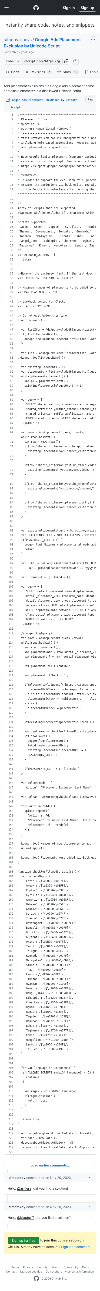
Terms (15, 1267)
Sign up (87, 7)
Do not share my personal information (70, 1271)
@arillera (24, 1188)
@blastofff (25, 1218)
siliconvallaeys (18, 39)
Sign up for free (23, 1240)
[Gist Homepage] (36, 8)
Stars (70, 72)
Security (42, 1267)
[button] (66, 61)
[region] (50, 633)
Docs (85, 1267)
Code (15, 72)
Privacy (28, 1267)
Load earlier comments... (50, 1165)
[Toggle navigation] (6, 8)
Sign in (69, 7)
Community (70, 1267)
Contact (11, 1271)
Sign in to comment (75, 1247)
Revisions (40, 72)
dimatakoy (17, 1178)
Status (55, 1267)
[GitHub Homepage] (36, 1279)
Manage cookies (31, 1271)
